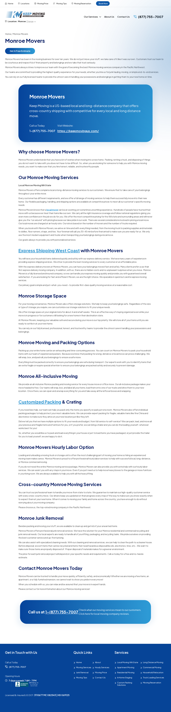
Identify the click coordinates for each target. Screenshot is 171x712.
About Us (109, 16)
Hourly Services (102, 667)
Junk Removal (82, 672)
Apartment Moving (125, 667)
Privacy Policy (70, 707)
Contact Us (123, 16)
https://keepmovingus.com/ (71, 131)
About (98, 662)
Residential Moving (125, 672)
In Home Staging (124, 677)
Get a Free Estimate (20, 51)
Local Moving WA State (127, 662)
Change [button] (30, 21)
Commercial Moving (152, 667)
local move (52, 209)
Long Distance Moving (153, 662)
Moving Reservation (82, 3)
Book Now (103, 3)
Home (10, 3)
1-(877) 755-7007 (42, 131)
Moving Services (83, 667)
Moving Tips (61, 3)
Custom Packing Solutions (124, 683)
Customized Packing (39, 401)
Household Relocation (153, 672)
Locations (24, 3)
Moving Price (42, 3)
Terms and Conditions (91, 707)
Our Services (91, 16)
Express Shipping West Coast (49, 250)
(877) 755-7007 (150, 17)
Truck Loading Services (153, 677)
